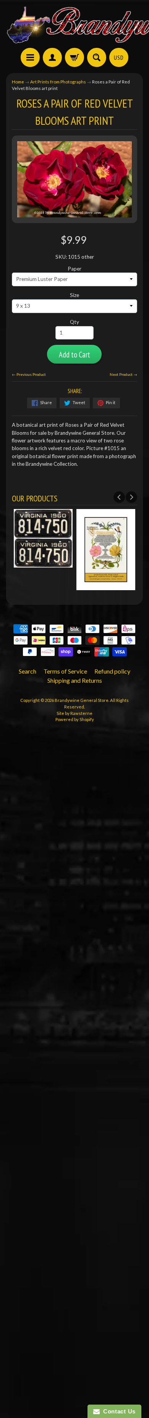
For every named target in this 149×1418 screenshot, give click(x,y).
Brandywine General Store (82, 700)
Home (18, 81)
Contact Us (118, 1411)
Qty (74, 322)
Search (27, 671)
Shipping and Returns (74, 680)
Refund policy (112, 671)
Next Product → (123, 374)
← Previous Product (29, 374)
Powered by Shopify (74, 719)
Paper (74, 269)
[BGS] (30, 57)
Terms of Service (65, 671)
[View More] (87, 586)
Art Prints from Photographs (58, 81)
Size (74, 295)
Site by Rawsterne (74, 713)
